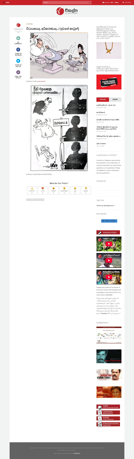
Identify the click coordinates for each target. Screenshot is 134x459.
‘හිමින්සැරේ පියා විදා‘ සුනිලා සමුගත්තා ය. (108, 136)
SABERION (76, 453)
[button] (59, 55)
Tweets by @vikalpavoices (105, 206)
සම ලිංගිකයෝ (100, 112)
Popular (103, 99)
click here (109, 295)
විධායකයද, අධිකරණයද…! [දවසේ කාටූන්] (52, 29)
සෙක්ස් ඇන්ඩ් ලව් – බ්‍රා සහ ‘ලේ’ (106, 105)
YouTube (104, 313)
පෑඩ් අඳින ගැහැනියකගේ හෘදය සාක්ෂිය (107, 120)
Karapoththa (18, 29)
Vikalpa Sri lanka (38, 199)
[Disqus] (59, 228)
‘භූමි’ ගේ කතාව (101, 143)
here (101, 170)
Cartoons (29, 24)
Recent (115, 99)
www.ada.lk (41, 81)
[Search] (90, 2)
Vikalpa (29, 199)
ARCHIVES (128, 2)
